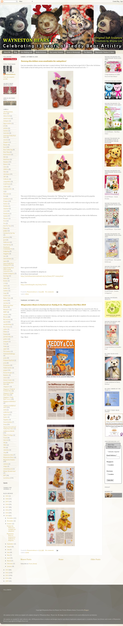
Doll (4, 196)
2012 (7, 572)
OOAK (5, 331)
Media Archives (41, 52)
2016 (7, 510)
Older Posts (95, 559)
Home (61, 559)
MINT (5, 312)
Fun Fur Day (7, 226)
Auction (5, 130)
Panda (5, 334)
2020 (7, 499)
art (4, 126)
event (5, 211)
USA (4, 447)
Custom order (7, 189)
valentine (6, 450)
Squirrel (5, 414)
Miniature (6, 309)
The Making (88, 52)
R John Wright (7, 372)
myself (5, 322)
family (5, 216)
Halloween (6, 242)
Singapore (110, 461)
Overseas (110, 471)
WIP (4, 475)
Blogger (86, 610)
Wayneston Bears (8, 457)
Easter (5, 203)
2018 (7, 504)
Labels (5, 286)
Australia (6, 133)
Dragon (5, 201)
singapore (6, 386)
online (5, 329)
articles (5, 128)
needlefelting (7, 324)
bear (4, 147)
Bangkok (6, 142)
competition (7, 181)
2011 (7, 575)
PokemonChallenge (9, 354)
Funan (5, 228)
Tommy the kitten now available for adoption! (43, 61)
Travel (5, 437)
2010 (7, 578)
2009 (7, 581)
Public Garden (7, 368)
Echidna (5, 206)
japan (5, 261)
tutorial (5, 440)
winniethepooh (7, 469)
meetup (5, 303)
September (10, 544)
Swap (5, 424)
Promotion (6, 365)
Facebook (6, 213)
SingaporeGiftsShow (9, 401)
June (8, 552)
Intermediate (7, 258)
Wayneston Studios (9, 460)
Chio (4, 171)
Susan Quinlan (7, 422)
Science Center (7, 380)
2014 (7, 515)
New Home (6, 327)
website (5, 464)
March (9, 561)
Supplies (6, 419)
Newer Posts (26, 559)
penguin (5, 341)
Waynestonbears (10, 74)
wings (5, 466)
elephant (6, 208)
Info (4, 256)
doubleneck (6, 199)
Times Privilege (8, 435)
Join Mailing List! (26, 52)
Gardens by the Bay (9, 233)
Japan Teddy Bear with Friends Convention (8, 269)
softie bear (6, 412)
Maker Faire (7, 298)
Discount (6, 194)
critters (5, 186)
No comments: (49, 292)
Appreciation (7, 123)
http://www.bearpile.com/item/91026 (34, 285)
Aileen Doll (6, 116)
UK (4, 442)
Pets (4, 344)
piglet (5, 349)
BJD (4, 157)
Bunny (5, 164)
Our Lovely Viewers (56, 52)
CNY (4, 176)
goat (4, 240)
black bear (6, 159)
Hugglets (6, 253)
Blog (15, 52)
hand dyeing (7, 244)
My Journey (6, 319)
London (5, 295)
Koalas (5, 281)
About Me (7, 52)
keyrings (6, 276)
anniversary (7, 118)
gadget (5, 230)
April (9, 558)
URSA (5, 445)
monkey (5, 314)
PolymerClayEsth (8, 360)
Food (4, 221)
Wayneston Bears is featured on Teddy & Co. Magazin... (11, 537)
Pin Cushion (7, 351)
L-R (4, 283)
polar (5, 358)
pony (4, 363)
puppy (5, 370)
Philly (5, 346)
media (27, 552)
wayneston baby (8, 455)
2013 (7, 570)
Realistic (5, 375)
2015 (7, 513)
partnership (7, 336)
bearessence (7, 154)
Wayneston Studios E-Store (104, 52)
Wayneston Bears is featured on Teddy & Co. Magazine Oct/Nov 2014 (53, 304)
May (8, 555)
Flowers (5, 218)
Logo (4, 293)
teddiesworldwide (8, 431)
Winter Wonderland (9, 471)
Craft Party (6, 184)
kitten (27, 294)
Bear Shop (6, 152)
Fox (4, 223)
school (5, 377)
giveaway (6, 237)
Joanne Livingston (8, 273)
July (8, 549)
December (10, 518)
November (10, 521)
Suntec (5, 417)
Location (111, 465)
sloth (4, 410)
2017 (7, 507)
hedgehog (6, 251)
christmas (6, 174)
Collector (6, 179)
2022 (7, 496)
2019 (7, 501)
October (9, 523)
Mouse (5, 317)
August (9, 546)
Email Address (112, 455)
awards (5, 140)
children (5, 169)
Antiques (6, 121)
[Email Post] (57, 292)
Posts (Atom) (33, 563)
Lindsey (5, 290)
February (10, 563)
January (9, 566)
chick (4, 167)
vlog (4, 452)
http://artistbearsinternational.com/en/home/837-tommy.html (42, 276)
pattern (5, 339)
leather (5, 288)
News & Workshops (73, 52)
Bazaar (5, 144)
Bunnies (5, 162)
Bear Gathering (7, 149)
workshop (6, 478)
